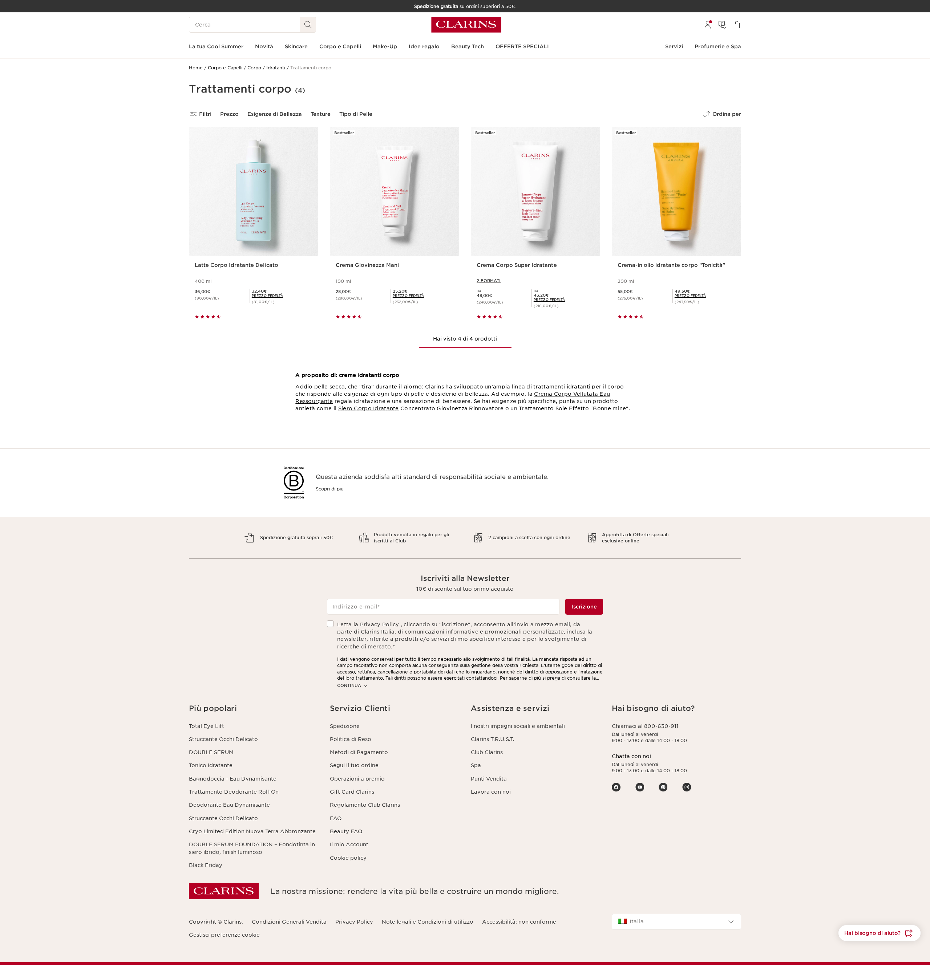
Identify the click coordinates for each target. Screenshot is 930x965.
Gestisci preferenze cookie (224, 935)
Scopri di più (330, 489)
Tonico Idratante (210, 765)
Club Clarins (487, 752)
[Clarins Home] (466, 24)
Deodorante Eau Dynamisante (229, 805)
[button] (879, 933)
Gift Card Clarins (352, 792)
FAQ (335, 818)
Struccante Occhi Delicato (223, 739)
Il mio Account (349, 844)
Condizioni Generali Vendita (289, 922)
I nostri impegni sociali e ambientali (518, 726)
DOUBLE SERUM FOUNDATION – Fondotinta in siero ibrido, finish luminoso (252, 848)
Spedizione (345, 726)
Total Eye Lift (206, 726)
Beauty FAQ (346, 831)
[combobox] (676, 922)
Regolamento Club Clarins (365, 805)
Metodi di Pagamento (359, 752)
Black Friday (205, 865)
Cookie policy (348, 858)
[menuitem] (707, 24)
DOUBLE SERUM (211, 752)
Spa (476, 765)
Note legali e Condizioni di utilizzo (427, 922)
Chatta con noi (631, 756)
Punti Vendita (489, 779)
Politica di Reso (350, 739)
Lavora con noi (491, 792)
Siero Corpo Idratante (368, 408)
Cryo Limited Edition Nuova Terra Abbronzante (252, 831)
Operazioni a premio (357, 779)
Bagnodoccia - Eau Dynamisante (232, 779)
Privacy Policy (354, 922)
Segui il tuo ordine (354, 765)
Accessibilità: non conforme (519, 922)
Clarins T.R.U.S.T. (492, 739)
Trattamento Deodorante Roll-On (234, 792)
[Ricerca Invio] (308, 25)
